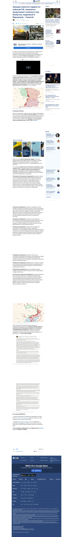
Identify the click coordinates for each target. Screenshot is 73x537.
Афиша (22, 504)
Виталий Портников (49, 144)
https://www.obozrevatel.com (45, 508)
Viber (15, 429)
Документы (32, 460)
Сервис (35, 491)
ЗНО (35, 488)
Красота (28, 504)
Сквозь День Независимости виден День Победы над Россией (50, 135)
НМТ (37, 488)
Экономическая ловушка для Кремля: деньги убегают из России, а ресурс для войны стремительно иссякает (51, 171)
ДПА (32, 488)
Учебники (24, 488)
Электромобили (27, 491)
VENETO (42, 3)
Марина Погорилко (18, 19)
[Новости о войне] (35, 451)
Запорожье (28, 482)
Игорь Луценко (48, 137)
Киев (21, 482)
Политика (20, 479)
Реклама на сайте (23, 460)
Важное (47, 6)
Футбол (22, 485)
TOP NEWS (47, 71)
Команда (32, 457)
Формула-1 (35, 485)
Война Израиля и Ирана (36, 3)
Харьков (24, 482)
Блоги (44, 479)
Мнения (47, 131)
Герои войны (23, 3)
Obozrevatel (40, 428)
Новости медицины (24, 501)
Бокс (32, 485)
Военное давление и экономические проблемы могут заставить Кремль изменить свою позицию (52, 90)
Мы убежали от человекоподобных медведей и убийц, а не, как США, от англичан (50, 185)
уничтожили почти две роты (21, 417)
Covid (33, 501)
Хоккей (29, 485)
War (22, 19)
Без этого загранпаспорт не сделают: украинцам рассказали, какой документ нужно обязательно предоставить (49, 42)
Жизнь (32, 479)
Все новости (58, 479)
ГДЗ (21, 488)
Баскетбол (25, 485)
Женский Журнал (36, 504)
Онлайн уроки (29, 488)
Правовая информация (43, 457)
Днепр (32, 482)
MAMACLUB (29, 501)
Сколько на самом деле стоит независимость (50, 192)
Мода (31, 504)
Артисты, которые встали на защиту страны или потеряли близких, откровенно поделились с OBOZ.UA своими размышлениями (52, 24)
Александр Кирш (48, 188)
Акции (32, 491)
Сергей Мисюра (48, 181)
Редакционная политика (19, 451)
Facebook (30, 85)
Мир (26, 479)
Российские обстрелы (48, 3)
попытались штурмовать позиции (26, 421)
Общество (51, 479)
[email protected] (24, 529)
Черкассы (35, 482)
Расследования (40, 479)
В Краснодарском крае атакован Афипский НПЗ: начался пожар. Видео (52, 106)
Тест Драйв (22, 491)
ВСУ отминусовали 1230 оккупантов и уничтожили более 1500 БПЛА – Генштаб (52, 96)
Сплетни (25, 504)
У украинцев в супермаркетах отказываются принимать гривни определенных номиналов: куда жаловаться (49, 31)
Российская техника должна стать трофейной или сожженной (51, 179)
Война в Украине (28, 3)
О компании (23, 457)
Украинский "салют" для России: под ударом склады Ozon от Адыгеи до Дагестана (50, 148)
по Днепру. (35, 120)
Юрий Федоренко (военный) (50, 173)
